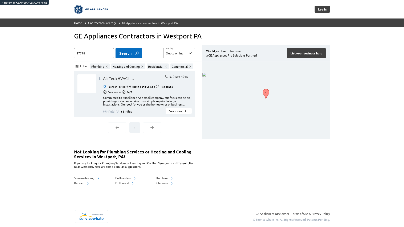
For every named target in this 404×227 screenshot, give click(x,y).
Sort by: (169, 48)
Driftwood (122, 183)
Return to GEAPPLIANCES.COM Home (24, 2)
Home (78, 23)
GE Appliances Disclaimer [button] (273, 213)
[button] (179, 53)
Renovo (79, 183)
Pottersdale (123, 178)
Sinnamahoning (84, 178)
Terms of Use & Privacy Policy (310, 213)
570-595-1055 (178, 76)
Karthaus (162, 178)
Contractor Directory (102, 23)
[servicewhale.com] (91, 216)
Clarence (162, 183)
